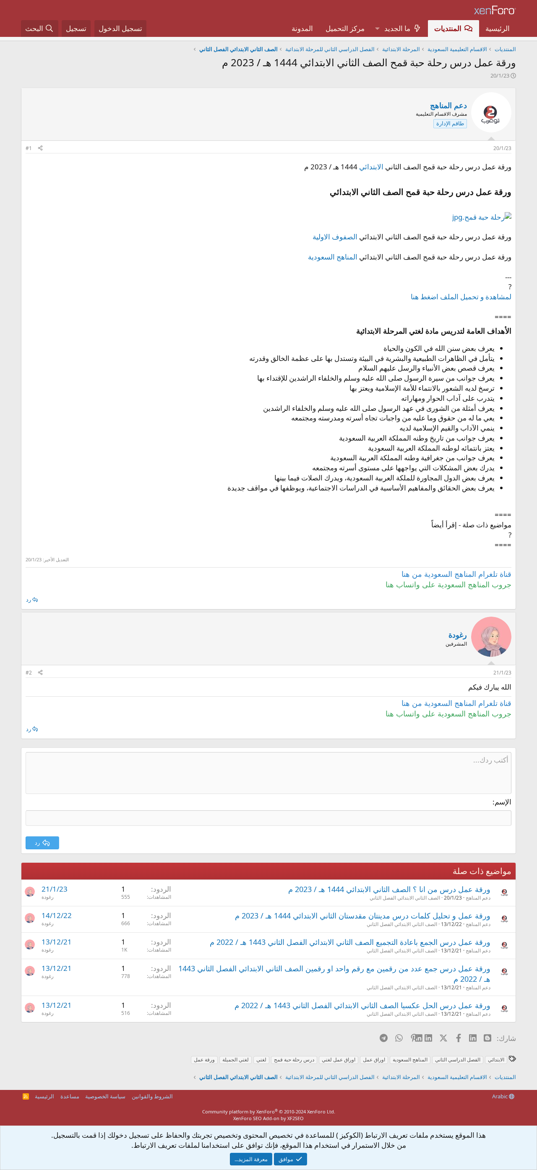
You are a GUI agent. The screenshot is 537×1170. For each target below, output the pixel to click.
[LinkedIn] (429, 1038)
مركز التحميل (345, 28)
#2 (29, 672)
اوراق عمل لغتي (338, 1059)
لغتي (261, 1059)
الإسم (503, 802)
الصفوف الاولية (335, 236)
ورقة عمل (204, 1059)
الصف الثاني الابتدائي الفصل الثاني (405, 897)
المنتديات (447, 28)
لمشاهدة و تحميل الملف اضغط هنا (461, 296)
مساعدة (69, 1096)
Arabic (500, 1096)
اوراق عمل (374, 1059)
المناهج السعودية (332, 257)
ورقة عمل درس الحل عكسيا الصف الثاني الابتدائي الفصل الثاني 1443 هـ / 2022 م (362, 1005)
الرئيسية (497, 28)
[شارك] (40, 148)
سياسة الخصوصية (105, 1096)
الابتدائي (371, 166)
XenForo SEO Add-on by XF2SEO (268, 1118)
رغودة (48, 896)
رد (28, 599)
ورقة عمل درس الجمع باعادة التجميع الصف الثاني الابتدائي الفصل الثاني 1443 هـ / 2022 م (350, 942)
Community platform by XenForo (268, 1111)
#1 (29, 148)
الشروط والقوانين (152, 1096)
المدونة (302, 28)
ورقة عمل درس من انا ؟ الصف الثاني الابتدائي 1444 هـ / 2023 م (389, 889)
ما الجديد (397, 28)
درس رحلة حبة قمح (294, 1059)
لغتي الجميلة (235, 1059)
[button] (377, 28)
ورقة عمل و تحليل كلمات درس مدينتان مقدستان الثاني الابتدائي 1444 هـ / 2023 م (362, 916)
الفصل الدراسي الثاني (457, 1059)
